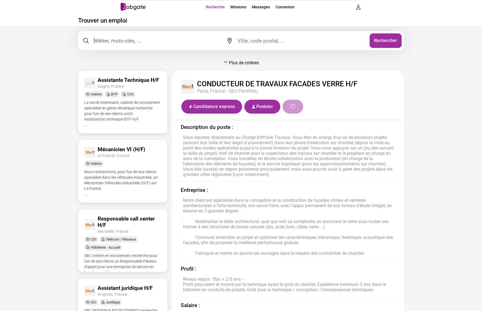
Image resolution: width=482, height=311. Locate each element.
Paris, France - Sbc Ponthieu (227, 91)
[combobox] (301, 40)
